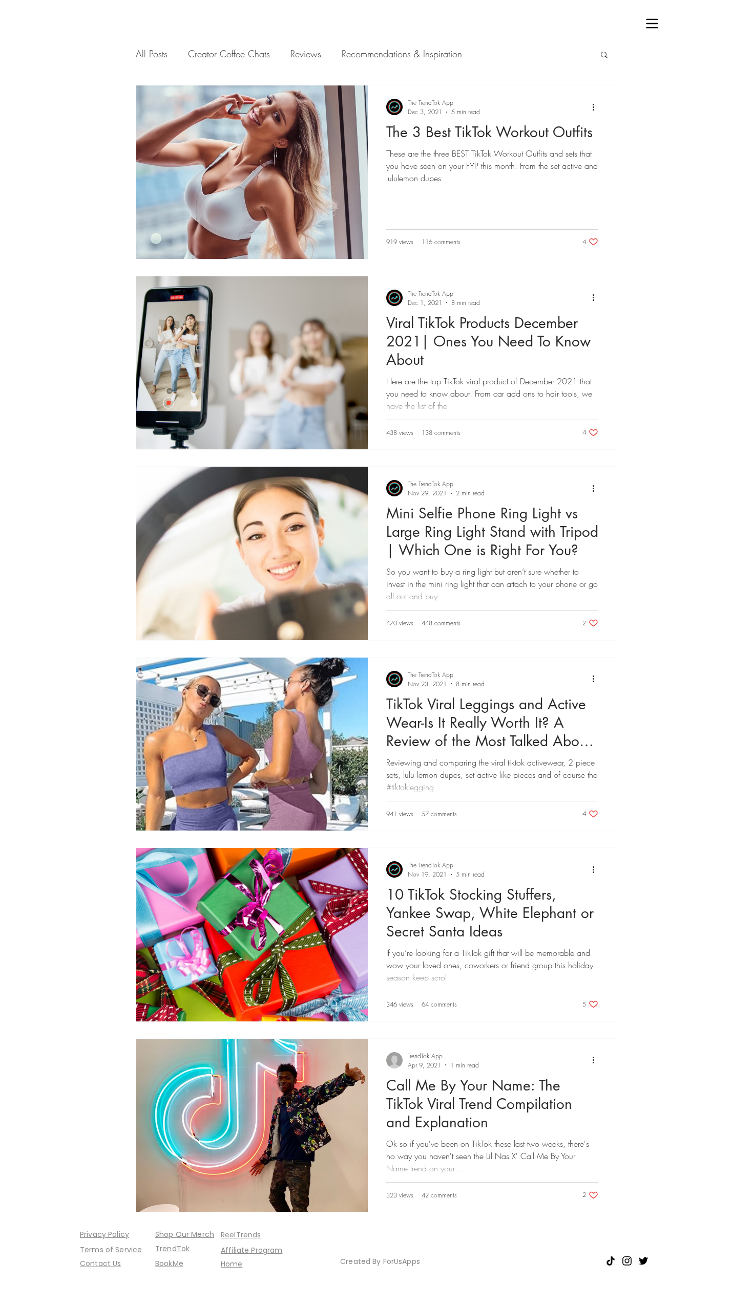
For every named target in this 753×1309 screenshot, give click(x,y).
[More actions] (597, 107)
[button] (652, 23)
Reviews (305, 54)
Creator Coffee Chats (229, 54)
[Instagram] (627, 1261)
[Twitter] (643, 1261)
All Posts (152, 54)
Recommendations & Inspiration (402, 54)
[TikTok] (610, 1261)
